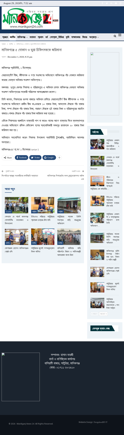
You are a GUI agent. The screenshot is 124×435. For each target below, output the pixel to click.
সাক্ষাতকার (75, 37)
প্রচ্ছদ (5, 37)
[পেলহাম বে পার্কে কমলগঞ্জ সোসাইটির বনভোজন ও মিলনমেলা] (16, 205)
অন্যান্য (92, 37)
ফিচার (84, 37)
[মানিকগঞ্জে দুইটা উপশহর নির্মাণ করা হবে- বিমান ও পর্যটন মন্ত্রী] (97, 255)
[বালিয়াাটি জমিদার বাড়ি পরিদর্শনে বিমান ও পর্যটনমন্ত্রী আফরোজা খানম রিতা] (69, 236)
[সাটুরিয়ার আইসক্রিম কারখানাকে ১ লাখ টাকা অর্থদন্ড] (97, 303)
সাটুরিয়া (34, 212)
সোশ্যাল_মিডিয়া (57, 37)
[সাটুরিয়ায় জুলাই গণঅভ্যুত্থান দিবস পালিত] (43, 236)
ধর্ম (46, 37)
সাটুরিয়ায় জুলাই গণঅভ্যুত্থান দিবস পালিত (112, 286)
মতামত (33, 37)
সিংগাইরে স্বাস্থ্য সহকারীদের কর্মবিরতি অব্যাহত (20, 175)
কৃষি (67, 37)
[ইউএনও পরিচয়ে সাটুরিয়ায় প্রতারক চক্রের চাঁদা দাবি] (43, 205)
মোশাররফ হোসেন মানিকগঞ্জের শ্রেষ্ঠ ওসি (112, 271)
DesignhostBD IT (100, 422)
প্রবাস (40, 37)
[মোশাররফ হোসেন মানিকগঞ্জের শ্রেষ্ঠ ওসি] (16, 236)
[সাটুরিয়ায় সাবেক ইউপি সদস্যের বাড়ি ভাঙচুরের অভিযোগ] (69, 205)
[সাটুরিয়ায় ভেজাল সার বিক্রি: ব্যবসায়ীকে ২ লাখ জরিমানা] (97, 144)
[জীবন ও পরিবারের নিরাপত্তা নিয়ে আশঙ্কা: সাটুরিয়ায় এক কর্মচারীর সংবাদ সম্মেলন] (97, 181)
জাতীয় (12, 37)
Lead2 (8, 212)
